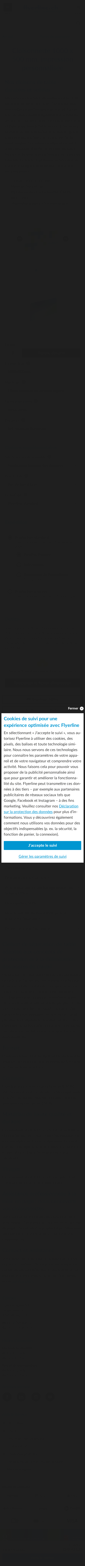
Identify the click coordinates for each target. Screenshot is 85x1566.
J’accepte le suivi (42, 845)
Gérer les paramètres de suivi (43, 856)
